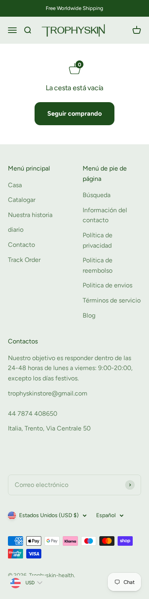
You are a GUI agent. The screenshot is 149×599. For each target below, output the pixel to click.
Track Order (24, 260)
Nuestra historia (30, 215)
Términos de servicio (112, 300)
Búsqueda (96, 195)
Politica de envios (107, 285)
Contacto (21, 244)
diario (15, 229)
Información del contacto (105, 215)
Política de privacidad (97, 240)
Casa (15, 185)
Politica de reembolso (97, 265)
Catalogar (21, 200)
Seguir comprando (74, 113)
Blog (89, 315)
